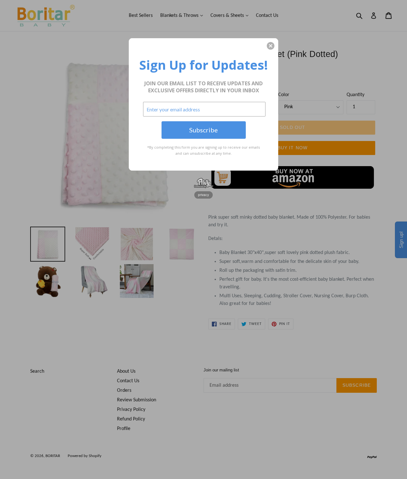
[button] (270, 46)
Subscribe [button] (203, 130)
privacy (203, 195)
